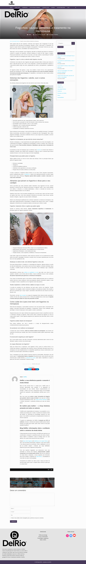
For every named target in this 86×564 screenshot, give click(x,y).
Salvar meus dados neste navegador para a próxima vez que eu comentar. (27, 517)
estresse (39, 149)
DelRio (29, 34)
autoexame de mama (30, 357)
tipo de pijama (23, 295)
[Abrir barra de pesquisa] (75, 7)
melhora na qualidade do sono (31, 272)
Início (11, 7)
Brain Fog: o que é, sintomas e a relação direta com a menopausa (42, 483)
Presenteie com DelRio (61, 93)
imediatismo (27, 174)
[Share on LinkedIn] (37, 369)
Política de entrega (43, 535)
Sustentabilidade (61, 7)
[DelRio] (12, 3)
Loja (68, 7)
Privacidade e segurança (43, 538)
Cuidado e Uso (45, 7)
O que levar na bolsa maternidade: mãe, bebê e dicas (21, 482)
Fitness (53, 7)
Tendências (24, 7)
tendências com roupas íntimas (41, 441)
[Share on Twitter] (30, 369)
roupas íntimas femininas (41, 399)
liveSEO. (49, 562)
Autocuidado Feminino (35, 7)
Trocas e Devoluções (43, 536)
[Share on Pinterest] (33, 369)
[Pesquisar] (73, 43)
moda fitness (39, 456)
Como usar (17, 7)
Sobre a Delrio (43, 539)
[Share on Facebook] (26, 369)
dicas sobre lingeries (27, 441)
